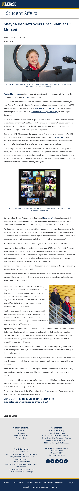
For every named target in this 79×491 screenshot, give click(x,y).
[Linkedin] (57, 461)
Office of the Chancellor (21, 452)
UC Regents (71, 482)
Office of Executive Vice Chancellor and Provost (21, 454)
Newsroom (21, 433)
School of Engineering (56, 430)
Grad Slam (26, 97)
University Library (21, 438)
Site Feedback (59, 482)
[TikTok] (61, 461)
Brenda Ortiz (10, 415)
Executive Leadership (21, 435)
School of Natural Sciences (56, 433)
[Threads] (66, 461)
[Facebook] (48, 461)
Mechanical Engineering (44, 108)
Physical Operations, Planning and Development (21, 464)
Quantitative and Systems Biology (44, 112)
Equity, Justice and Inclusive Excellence (21, 457)
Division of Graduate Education (56, 440)
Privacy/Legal (48, 482)
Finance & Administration (21, 462)
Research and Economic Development (21, 469)
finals (47, 391)
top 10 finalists (57, 137)
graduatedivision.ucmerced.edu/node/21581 (26, 401)
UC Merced (21, 430)
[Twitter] (52, 461)
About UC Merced (18, 482)
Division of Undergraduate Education (56, 443)
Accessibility (26, 487)
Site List (54, 487)
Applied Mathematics (12, 94)
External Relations (21, 459)
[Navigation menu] (75, 4)
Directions (29, 482)
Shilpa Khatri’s (48, 218)
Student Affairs (21, 14)
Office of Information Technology (21, 472)
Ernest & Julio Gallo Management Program (56, 438)
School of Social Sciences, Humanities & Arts (56, 435)
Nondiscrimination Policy (41, 487)
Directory (38, 482)
